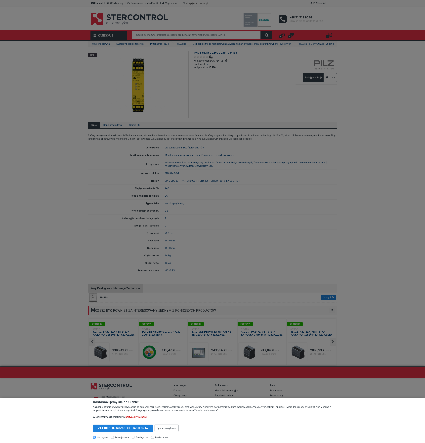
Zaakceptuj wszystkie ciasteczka (123, 428)
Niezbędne (102, 437)
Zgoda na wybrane (166, 428)
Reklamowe (161, 437)
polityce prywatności (136, 417)
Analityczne (142, 437)
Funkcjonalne (122, 437)
